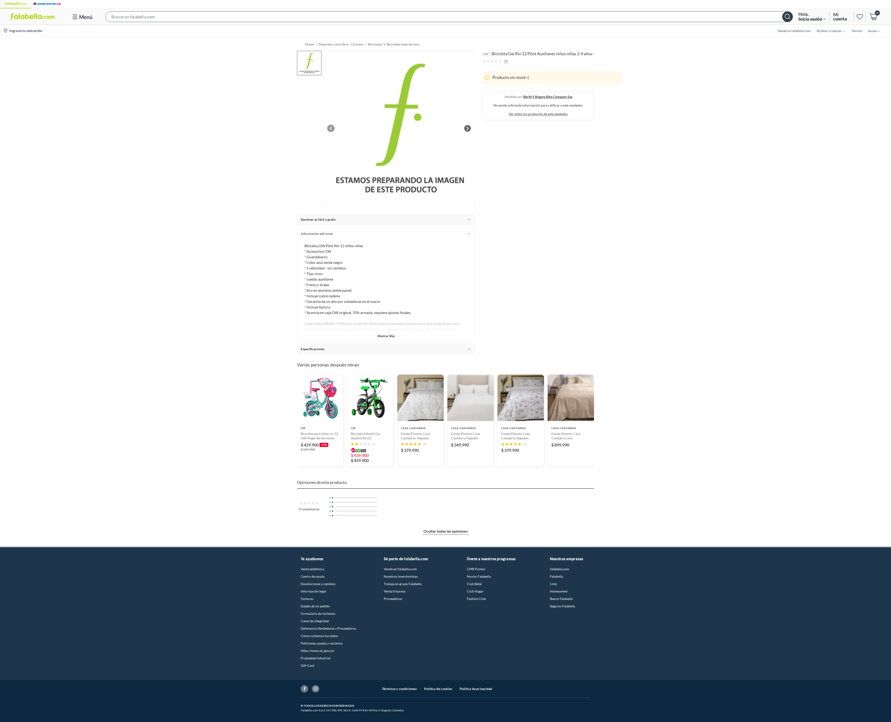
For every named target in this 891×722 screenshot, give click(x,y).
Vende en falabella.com (400, 569)
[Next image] (467, 128)
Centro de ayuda (312, 576)
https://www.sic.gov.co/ (317, 651)
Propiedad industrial (315, 658)
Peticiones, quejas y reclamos (322, 643)
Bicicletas (375, 44)
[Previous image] (331, 128)
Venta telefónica (312, 569)
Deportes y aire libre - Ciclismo (341, 44)
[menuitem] (828, 30)
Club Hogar (475, 591)
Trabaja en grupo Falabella (403, 584)
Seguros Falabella (562, 606)
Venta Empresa (394, 591)
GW (486, 54)
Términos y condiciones (399, 689)
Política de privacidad (476, 689)
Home (309, 44)
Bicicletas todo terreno (403, 44)
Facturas (307, 599)
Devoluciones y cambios (318, 584)
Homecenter (559, 591)
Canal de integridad (315, 621)
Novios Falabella (479, 576)
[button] (449, 17)
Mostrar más (386, 336)
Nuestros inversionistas (401, 576)
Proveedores (393, 599)
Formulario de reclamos (318, 613)
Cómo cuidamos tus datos (319, 636)
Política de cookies (438, 689)
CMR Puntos (476, 569)
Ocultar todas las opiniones (445, 531)
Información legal (313, 591)
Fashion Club (476, 599)
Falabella (556, 576)
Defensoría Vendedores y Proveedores (328, 628)
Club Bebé (474, 584)
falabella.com (559, 569)
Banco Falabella (561, 599)
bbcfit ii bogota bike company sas (547, 97)
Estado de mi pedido (315, 606)
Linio (553, 584)
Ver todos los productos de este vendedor (538, 114)
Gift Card (307, 665)
